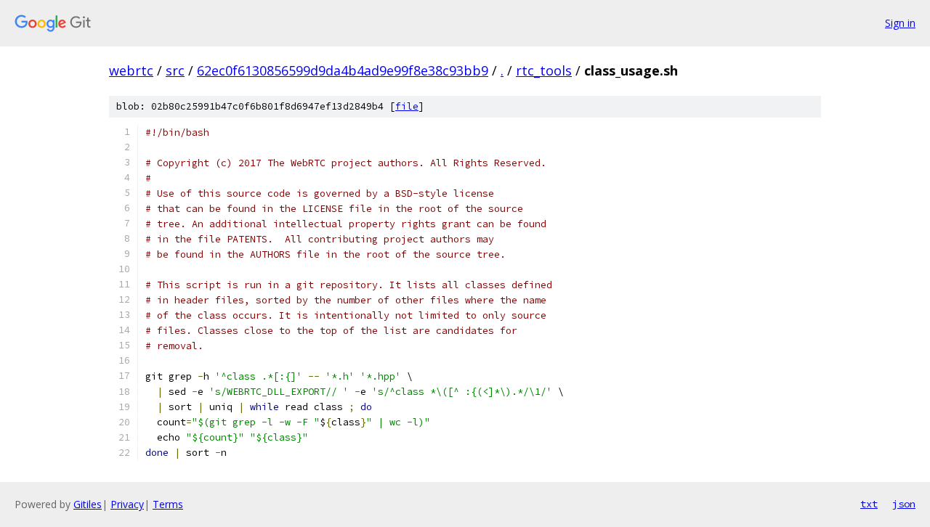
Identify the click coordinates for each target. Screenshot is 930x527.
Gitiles (87, 504)
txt (869, 503)
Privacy (127, 504)
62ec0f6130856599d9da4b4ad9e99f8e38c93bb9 (342, 70)
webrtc (131, 70)
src (175, 70)
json (903, 503)
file (406, 106)
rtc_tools (544, 70)
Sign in (900, 23)
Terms (168, 504)
